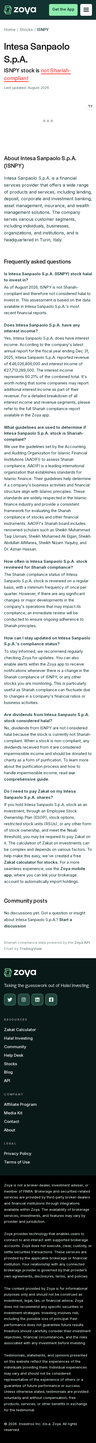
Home (9, 29)
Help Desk (13, 1055)
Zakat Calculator (20, 1029)
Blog (8, 1072)
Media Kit (13, 1112)
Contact (11, 1121)
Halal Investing (18, 1038)
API (7, 1080)
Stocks (26, 29)
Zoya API (82, 942)
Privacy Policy (17, 1153)
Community (15, 1046)
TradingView (30, 948)
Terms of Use (17, 1162)
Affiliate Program (20, 1104)
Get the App (63, 9)
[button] (86, 10)
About (9, 1130)
